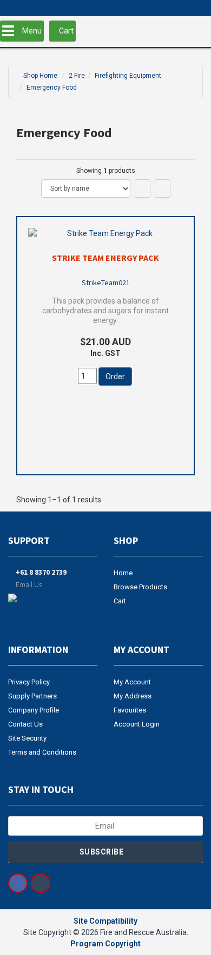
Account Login (137, 724)
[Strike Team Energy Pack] (105, 233)
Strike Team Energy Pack (105, 257)
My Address (132, 696)
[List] (162, 188)
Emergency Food (52, 87)
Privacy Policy (29, 682)
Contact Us (25, 724)
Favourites (130, 710)
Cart (120, 601)
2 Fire (77, 75)
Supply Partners (32, 696)
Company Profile (33, 710)
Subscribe (103, 852)
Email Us (28, 584)
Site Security (27, 738)
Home (123, 573)
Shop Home (40, 75)
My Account (132, 682)
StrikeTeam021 (106, 282)
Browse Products (140, 587)
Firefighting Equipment (128, 75)
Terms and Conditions (42, 752)
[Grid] (142, 188)
